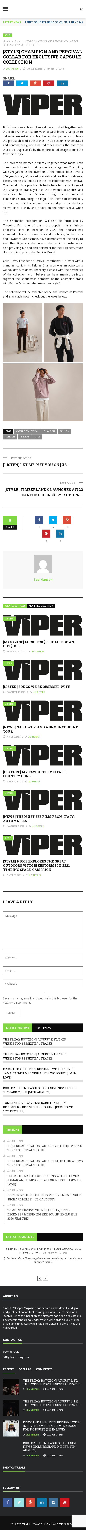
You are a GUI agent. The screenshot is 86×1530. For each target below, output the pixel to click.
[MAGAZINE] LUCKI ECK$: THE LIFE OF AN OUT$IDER (38, 644)
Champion (49, 431)
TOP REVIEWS (43, 1027)
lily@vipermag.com (17, 1357)
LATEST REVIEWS (17, 1027)
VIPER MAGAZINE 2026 (39, 1524)
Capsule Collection (27, 431)
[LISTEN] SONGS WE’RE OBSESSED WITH (37, 687)
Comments (44, 1369)
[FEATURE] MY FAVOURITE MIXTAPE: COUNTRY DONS (34, 774)
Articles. (9, 618)
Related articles (15, 605)
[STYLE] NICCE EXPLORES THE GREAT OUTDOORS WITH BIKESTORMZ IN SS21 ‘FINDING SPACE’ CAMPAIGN (36, 865)
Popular (25, 1369)
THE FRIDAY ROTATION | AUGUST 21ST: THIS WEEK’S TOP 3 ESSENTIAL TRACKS (52, 1382)
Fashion (64, 431)
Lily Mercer (38, 651)
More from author (41, 605)
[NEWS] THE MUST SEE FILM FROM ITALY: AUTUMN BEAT (39, 818)
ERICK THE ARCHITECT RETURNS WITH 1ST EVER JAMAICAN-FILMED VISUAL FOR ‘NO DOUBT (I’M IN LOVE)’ (39, 1073)
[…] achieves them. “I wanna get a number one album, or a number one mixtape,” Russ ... (43, 1260)
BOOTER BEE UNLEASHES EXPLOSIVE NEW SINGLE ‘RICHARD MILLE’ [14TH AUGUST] (50, 1446)
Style (37, 436)
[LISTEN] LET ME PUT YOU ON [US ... (36, 464)
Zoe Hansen (12, 68)
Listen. (8, 663)
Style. (8, 35)
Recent (8, 1369)
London (10, 436)
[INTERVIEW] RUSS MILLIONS (43, 1269)
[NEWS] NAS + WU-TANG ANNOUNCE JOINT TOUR (40, 729)
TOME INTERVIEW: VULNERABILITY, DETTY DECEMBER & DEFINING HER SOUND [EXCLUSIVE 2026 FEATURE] (38, 1107)
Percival (24, 436)
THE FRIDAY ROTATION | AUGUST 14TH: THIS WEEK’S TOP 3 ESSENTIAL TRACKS (52, 1403)
